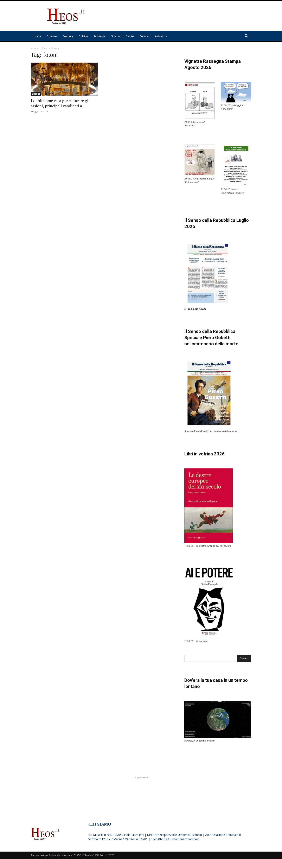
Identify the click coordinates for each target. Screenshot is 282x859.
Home (37, 36)
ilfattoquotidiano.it (204, 178)
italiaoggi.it (237, 105)
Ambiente (99, 36)
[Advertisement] (176, 16)
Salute (130, 36)
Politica (83, 36)
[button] (246, 36)
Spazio (115, 36)
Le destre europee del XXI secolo (213, 545)
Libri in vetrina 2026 (204, 453)
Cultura (144, 36)
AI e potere (201, 641)
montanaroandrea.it (185, 839)
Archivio (159, 36)
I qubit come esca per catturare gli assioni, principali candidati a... (60, 103)
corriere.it (199, 122)
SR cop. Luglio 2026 (195, 308)
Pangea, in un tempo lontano (199, 740)
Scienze (52, 36)
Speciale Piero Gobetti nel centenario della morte (210, 431)
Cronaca (68, 36)
